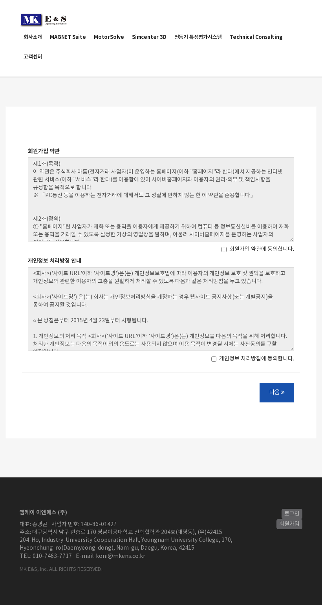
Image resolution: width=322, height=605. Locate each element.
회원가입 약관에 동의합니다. (261, 249)
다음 (275, 392)
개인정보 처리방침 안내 (54, 261)
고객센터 (33, 57)
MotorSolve (109, 37)
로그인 (292, 514)
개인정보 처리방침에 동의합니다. (256, 359)
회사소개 (33, 37)
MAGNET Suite (68, 37)
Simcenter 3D (149, 37)
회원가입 (289, 524)
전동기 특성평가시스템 (198, 37)
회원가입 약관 (44, 151)
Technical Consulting (256, 37)
